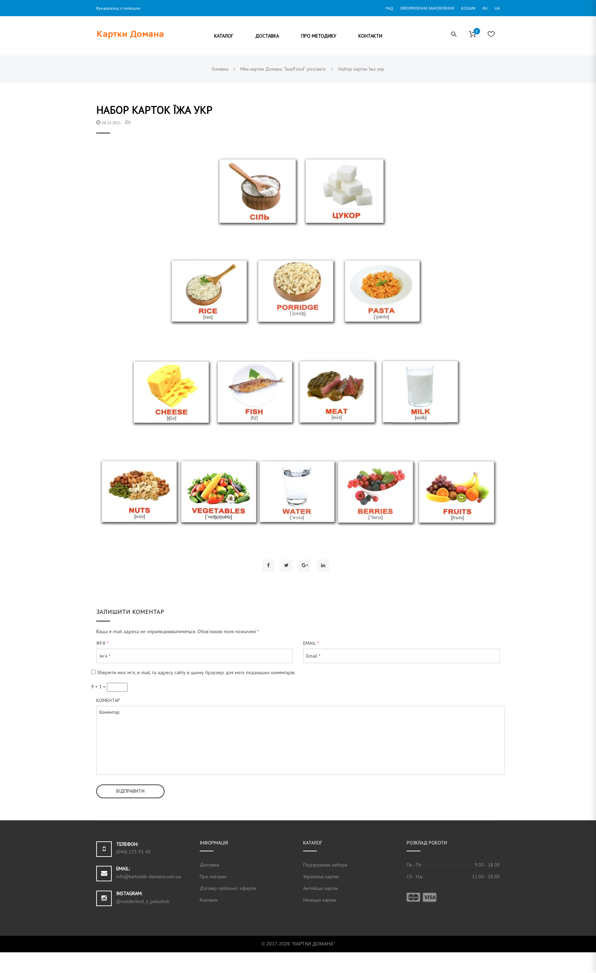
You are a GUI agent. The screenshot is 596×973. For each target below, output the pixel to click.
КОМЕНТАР (108, 700)
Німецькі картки (319, 900)
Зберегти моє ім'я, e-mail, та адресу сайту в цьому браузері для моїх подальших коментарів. (196, 672)
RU (485, 8)
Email (311, 643)
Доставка (209, 865)
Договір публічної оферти (228, 888)
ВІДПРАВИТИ (130, 791)
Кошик (468, 8)
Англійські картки (320, 888)
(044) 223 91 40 (133, 852)
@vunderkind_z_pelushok (142, 901)
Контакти (209, 900)
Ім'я (102, 643)
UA (497, 8)
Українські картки (321, 876)
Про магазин (213, 876)
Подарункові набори (325, 865)
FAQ (389, 8)
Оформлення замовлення (427, 8)
